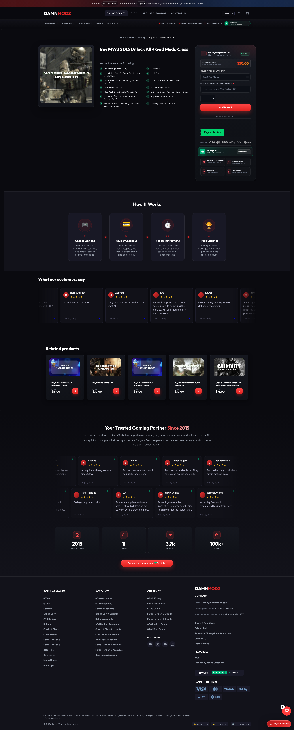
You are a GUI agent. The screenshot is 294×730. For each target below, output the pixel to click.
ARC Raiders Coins (157, 624)
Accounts (84, 23)
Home (123, 37)
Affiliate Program (154, 13)
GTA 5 (46, 603)
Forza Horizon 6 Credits (159, 619)
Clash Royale (50, 634)
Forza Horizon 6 (51, 644)
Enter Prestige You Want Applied (217, 84)
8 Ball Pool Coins (156, 629)
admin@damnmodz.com (214, 602)
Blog (134, 13)
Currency (113, 23)
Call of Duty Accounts (106, 614)
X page (141, 3)
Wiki (98, 23)
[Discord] (150, 644)
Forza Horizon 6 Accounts (109, 650)
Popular (67, 23)
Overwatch (49, 655)
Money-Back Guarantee (191, 23)
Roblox (47, 624)
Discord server (109, 3)
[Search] (239, 13)
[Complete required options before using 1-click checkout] (225, 128)
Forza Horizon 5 (51, 639)
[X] (158, 644)
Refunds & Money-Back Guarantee (213, 633)
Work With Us (202, 643)
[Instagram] (172, 644)
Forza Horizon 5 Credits (159, 614)
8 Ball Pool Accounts (106, 639)
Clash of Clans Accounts (108, 629)
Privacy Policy (202, 628)
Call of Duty (49, 614)
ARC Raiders (49, 619)
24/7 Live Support (169, 23)
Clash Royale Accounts (107, 634)
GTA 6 (46, 598)
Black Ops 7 (49, 665)
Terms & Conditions (205, 623)
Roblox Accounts (104, 619)
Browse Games (116, 13)
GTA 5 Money (154, 598)
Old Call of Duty (137, 37)
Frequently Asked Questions (209, 662)
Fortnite (47, 608)
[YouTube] (165, 644)
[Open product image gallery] (66, 75)
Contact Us (178, 13)
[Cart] (247, 13)
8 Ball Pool (48, 650)
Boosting (50, 23)
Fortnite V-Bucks (156, 603)
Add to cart (225, 107)
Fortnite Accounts (104, 608)
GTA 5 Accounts (103, 603)
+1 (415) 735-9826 (224, 608)
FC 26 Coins (153, 608)
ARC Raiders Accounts (107, 624)
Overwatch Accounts (106, 655)
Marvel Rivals (50, 660)
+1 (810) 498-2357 (234, 614)
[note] (212, 162)
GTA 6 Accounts (103, 598)
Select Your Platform (213, 71)
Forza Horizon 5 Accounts (109, 644)
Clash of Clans (51, 629)
